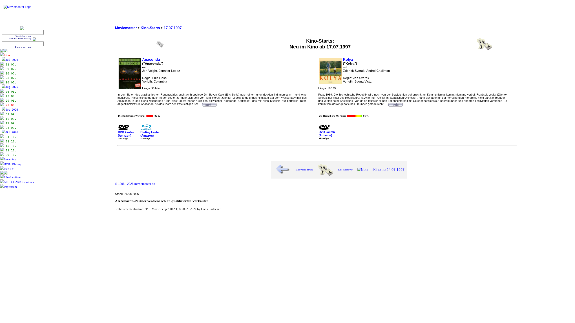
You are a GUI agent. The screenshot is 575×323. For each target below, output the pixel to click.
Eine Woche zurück (304, 169)
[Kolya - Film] (395, 104)
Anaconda (151, 59)
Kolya (348, 59)
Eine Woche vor (345, 169)
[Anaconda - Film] (209, 104)
